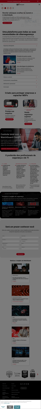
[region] (20, 404)
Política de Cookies (7, 403)
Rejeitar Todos (10, 407)
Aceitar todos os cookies (17, 407)
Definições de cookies (3, 407)
